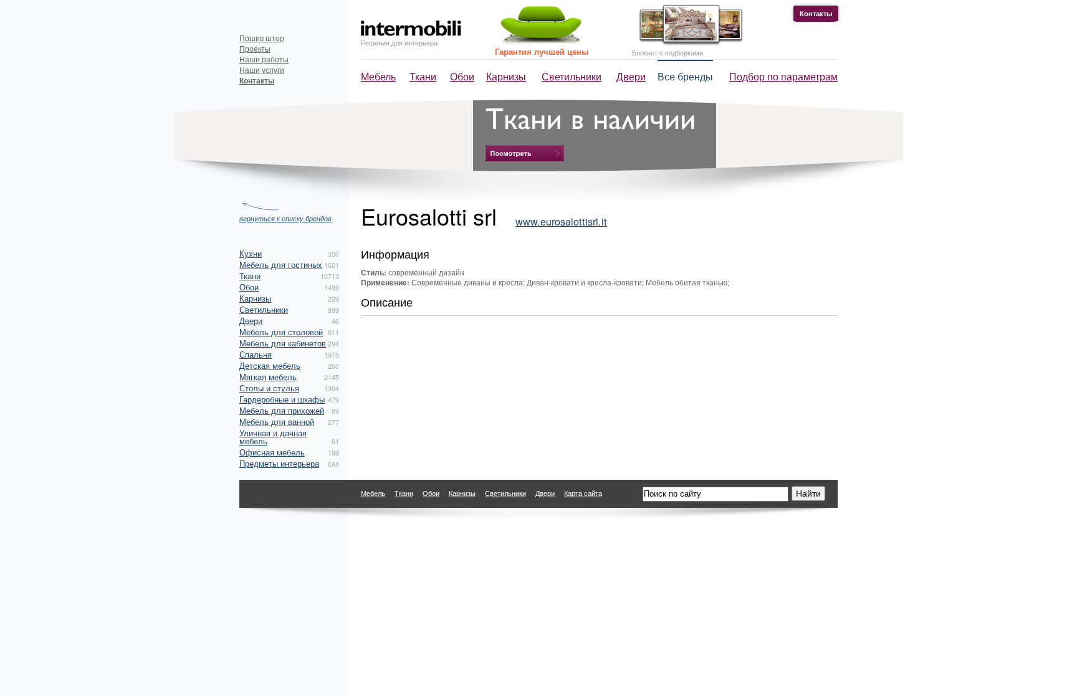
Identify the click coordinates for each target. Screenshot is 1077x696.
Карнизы (506, 76)
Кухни (250, 253)
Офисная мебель (272, 452)
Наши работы (264, 59)
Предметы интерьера (279, 463)
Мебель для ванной (276, 421)
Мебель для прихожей (281, 410)
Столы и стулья (269, 388)
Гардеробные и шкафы (282, 399)
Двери (631, 76)
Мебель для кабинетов (282, 343)
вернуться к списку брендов (285, 218)
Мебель (378, 76)
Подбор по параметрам (783, 76)
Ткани (422, 76)
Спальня (255, 354)
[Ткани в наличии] (525, 153)
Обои (462, 76)
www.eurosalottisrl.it (561, 221)
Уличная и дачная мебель (273, 437)
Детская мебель (269, 365)
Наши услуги (261, 69)
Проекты (254, 48)
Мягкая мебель (268, 377)
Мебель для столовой (281, 332)
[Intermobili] (411, 28)
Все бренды (685, 76)
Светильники (571, 76)
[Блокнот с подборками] (688, 42)
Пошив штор (261, 37)
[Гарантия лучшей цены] (539, 42)
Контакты (816, 13)
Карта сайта (583, 493)
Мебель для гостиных (280, 264)
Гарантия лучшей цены (541, 51)
